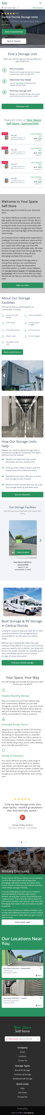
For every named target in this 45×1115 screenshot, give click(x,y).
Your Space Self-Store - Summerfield (23, 121)
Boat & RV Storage (22, 1070)
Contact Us (22, 1060)
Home (22, 1052)
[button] (14, 388)
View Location (23, 552)
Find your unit (22, 106)
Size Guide (19, 83)
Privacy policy (22, 1108)
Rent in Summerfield (14, 32)
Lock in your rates (22, 922)
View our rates (22, 285)
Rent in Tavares (14, 41)
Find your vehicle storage (22, 663)
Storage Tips (22, 1097)
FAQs (22, 1088)
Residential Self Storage (22, 1078)
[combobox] (22, 1038)
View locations (37, 8)
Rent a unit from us (12, 352)
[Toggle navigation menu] (41, 3)
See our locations (22, 494)
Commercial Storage (22, 1074)
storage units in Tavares (15, 271)
